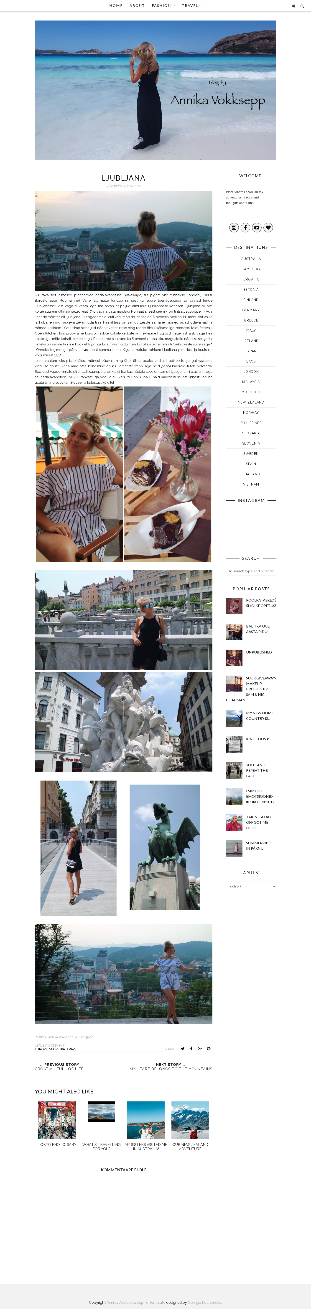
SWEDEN (251, 453)
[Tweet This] (182, 1048)
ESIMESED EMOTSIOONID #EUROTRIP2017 (260, 796)
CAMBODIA (251, 269)
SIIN (57, 355)
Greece (251, 320)
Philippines (251, 423)
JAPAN (251, 351)
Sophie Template (151, 1302)
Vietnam (251, 484)
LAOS (251, 361)
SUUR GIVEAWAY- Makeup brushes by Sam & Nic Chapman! (251, 689)
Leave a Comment (50, 1045)
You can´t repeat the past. (257, 770)
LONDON (251, 371)
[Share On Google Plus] (200, 1048)
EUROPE (41, 1049)
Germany (251, 310)
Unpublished (259, 652)
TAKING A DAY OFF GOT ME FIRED (258, 822)
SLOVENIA (57, 1049)
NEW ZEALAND (251, 402)
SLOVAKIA (251, 433)
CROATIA (251, 279)
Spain (251, 464)
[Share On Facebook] (191, 1048)
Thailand (251, 474)
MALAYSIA (251, 382)
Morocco (251, 392)
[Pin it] (208, 1048)
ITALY (251, 330)
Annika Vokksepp (121, 1302)
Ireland (251, 341)
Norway (251, 412)
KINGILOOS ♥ (257, 739)
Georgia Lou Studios (205, 1302)
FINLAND (251, 300)
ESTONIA (251, 289)
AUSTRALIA (251, 259)
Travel (72, 1049)
